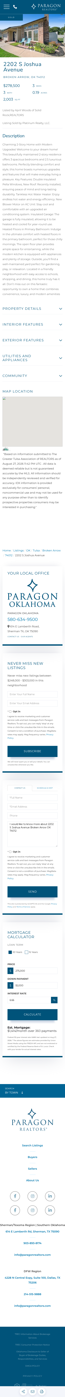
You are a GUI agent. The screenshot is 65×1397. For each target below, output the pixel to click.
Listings (18, 550)
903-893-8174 (33, 1243)
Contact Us (13, 637)
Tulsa (36, 550)
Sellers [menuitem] (32, 1168)
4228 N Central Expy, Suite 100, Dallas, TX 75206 (32, 1280)
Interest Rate (17, 993)
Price (11, 964)
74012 (8, 555)
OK (28, 550)
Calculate (32, 1014)
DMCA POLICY (32, 1366)
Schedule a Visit (45, 788)
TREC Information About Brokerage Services (32, 1336)
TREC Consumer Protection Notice (32, 1345)
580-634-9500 (23, 619)
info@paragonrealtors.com (32, 1255)
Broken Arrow (51, 550)
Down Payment (18, 978)
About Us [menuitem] (32, 1180)
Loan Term (15, 944)
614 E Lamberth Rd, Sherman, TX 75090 (32, 1231)
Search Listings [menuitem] (32, 1145)
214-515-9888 (16, 7)
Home (6, 550)
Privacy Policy (32, 1376)
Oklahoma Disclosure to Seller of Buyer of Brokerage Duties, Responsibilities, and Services (32, 1355)
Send (32, 891)
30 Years (17, 952)
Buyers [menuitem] (32, 1157)
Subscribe (32, 751)
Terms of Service (23, 907)
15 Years (33, 952)
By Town (11, 1092)
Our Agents (27, 637)
